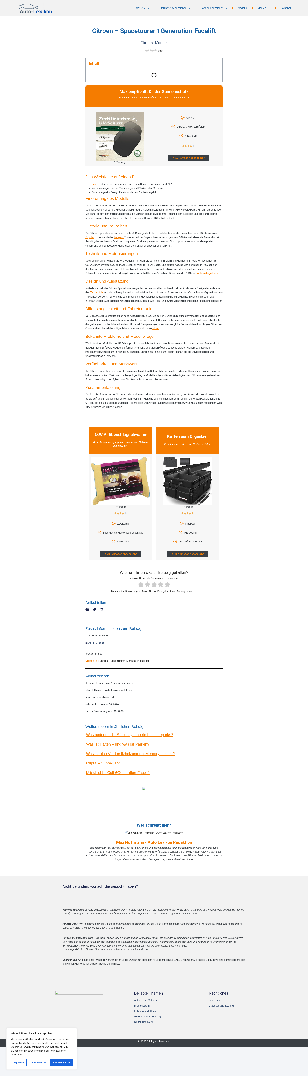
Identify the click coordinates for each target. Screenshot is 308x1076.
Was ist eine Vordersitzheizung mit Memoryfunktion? (130, 753)
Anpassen (18, 1062)
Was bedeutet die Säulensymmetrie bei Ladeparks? (129, 735)
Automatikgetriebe (207, 273)
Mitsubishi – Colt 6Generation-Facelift (118, 772)
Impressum (215, 1000)
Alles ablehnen (38, 1062)
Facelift (96, 184)
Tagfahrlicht (97, 292)
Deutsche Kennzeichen (173, 8)
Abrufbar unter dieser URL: (100, 697)
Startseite (91, 660)
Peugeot (119, 237)
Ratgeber (285, 8)
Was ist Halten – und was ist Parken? (117, 744)
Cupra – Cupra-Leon (103, 763)
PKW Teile (140, 8)
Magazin (243, 8)
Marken (262, 8)
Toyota (89, 237)
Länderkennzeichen (212, 8)
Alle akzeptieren (61, 1062)
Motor (155, 328)
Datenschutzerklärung (221, 1005)
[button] (87, 609)
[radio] (141, 585)
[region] (41, 1049)
